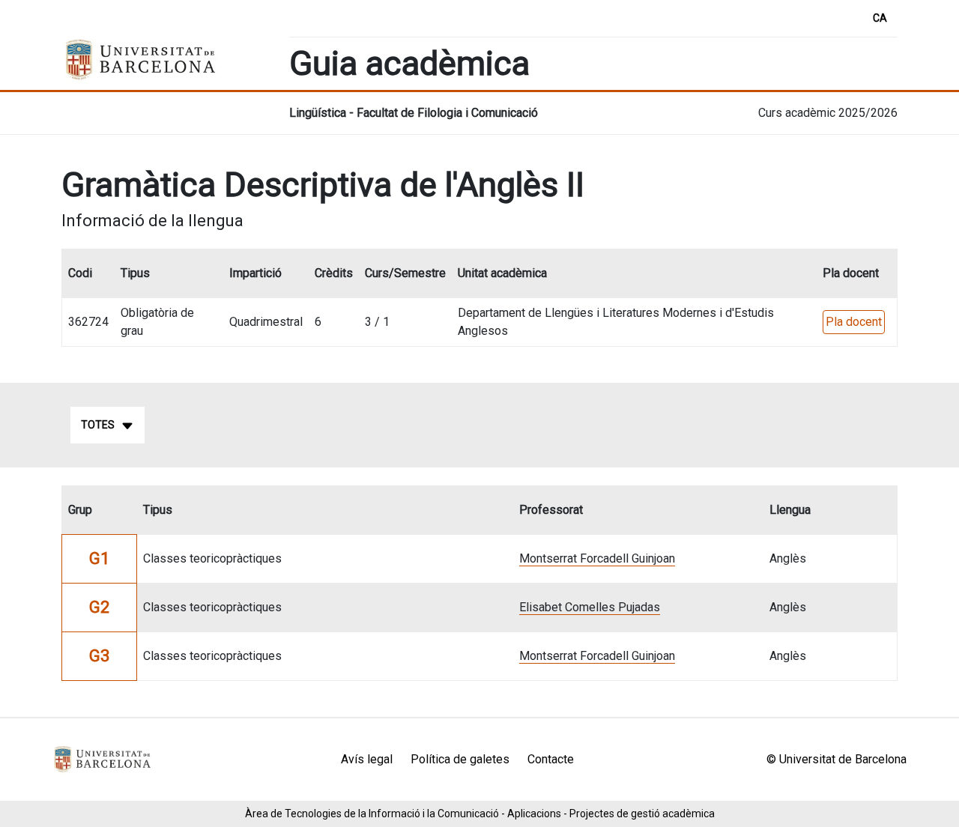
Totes (98, 425)
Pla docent (854, 322)
